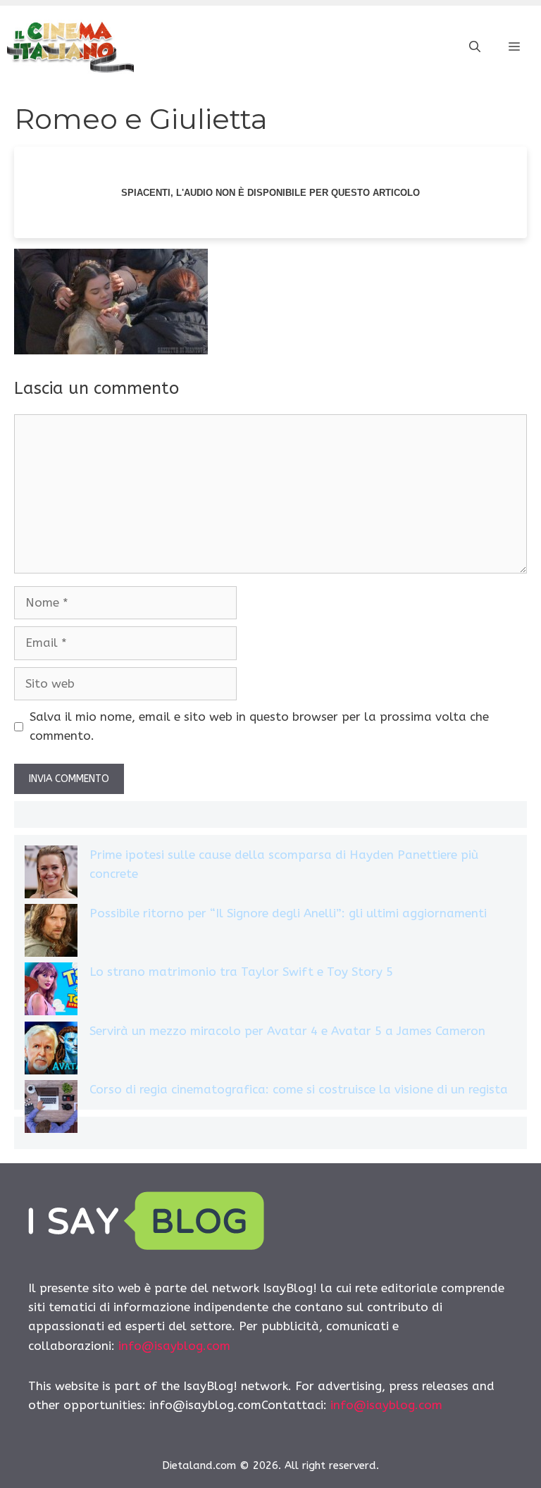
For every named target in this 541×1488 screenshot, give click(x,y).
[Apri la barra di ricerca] (475, 47)
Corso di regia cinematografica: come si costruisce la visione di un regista (298, 1089)
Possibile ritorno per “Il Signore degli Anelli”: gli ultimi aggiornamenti (288, 913)
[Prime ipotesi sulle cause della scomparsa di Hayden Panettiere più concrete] (51, 874)
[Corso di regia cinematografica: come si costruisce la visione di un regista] (51, 1109)
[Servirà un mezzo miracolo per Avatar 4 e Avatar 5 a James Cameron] (51, 1051)
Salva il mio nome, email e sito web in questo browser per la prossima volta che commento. (259, 726)
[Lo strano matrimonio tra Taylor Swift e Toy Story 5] (51, 991)
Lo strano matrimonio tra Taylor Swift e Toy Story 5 (241, 972)
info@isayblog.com (174, 1346)
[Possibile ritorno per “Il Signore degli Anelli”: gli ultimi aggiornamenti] (51, 933)
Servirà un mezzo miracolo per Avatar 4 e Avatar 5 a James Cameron (287, 1031)
